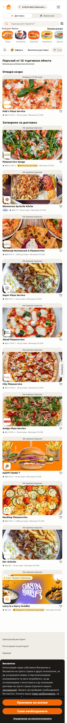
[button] (6, 7)
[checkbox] (8, 37)
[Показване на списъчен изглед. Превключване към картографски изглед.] (62, 24)
